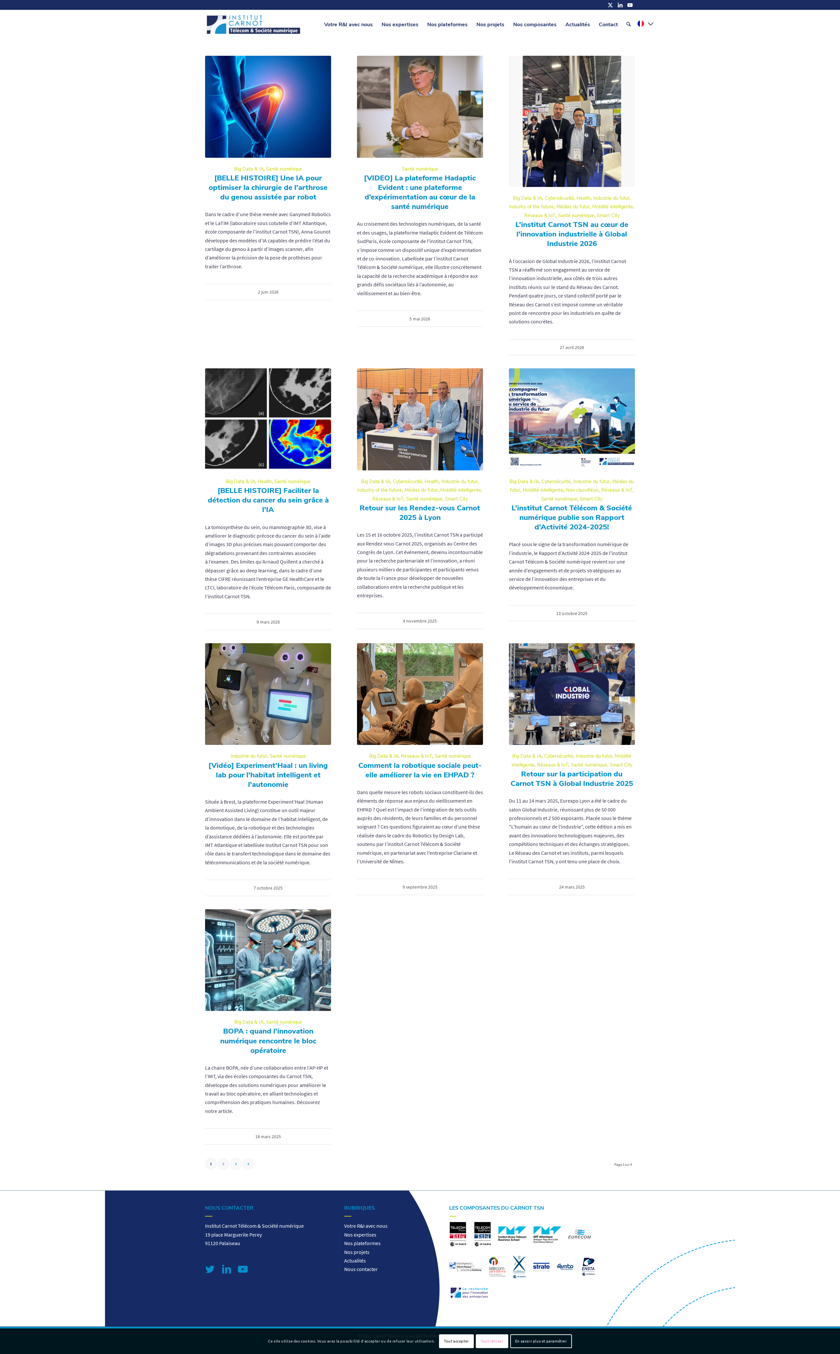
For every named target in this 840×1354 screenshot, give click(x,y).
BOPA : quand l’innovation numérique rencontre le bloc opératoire (268, 1040)
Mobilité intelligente (612, 206)
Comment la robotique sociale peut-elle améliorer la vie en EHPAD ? (420, 770)
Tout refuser (492, 1341)
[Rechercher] (628, 24)
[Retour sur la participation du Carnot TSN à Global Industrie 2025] (572, 694)
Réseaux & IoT (540, 215)
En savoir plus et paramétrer (541, 1341)
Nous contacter (361, 1269)
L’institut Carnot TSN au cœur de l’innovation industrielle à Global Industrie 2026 (571, 234)
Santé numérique (284, 169)
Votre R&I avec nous (366, 1225)
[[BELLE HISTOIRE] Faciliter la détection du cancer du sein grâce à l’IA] (268, 419)
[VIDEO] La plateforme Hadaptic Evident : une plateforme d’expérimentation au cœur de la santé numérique (420, 192)
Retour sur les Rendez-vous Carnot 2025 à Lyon (420, 513)
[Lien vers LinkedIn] (620, 5)
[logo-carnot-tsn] (253, 24)
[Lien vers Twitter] (210, 1269)
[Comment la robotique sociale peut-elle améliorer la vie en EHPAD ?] (420, 694)
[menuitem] (348, 24)
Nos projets (356, 1252)
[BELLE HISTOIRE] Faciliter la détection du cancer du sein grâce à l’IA (268, 500)
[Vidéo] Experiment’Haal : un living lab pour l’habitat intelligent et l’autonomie (268, 775)
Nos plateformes (362, 1243)
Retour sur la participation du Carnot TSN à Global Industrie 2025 (572, 779)
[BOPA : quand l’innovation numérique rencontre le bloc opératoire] (268, 960)
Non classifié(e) (582, 490)
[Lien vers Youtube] (630, 5)
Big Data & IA (248, 169)
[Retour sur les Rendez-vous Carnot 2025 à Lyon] (420, 419)
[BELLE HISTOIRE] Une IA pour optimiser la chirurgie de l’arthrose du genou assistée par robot (268, 187)
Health (584, 198)
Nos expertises (360, 1234)
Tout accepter (456, 1341)
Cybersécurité (559, 198)
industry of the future (531, 206)
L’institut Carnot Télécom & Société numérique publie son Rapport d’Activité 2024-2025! (572, 517)
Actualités (355, 1260)
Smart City (608, 215)
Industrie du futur (611, 198)
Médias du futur (573, 206)
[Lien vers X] (610, 5)
